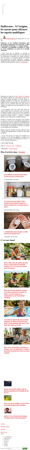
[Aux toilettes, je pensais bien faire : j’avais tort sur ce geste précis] (16, 163)
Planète (6, 12)
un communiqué (23, 62)
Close (2, 433)
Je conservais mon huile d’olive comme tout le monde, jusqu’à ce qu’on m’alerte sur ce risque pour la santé (16, 204)
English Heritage (13, 148)
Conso (5, 11)
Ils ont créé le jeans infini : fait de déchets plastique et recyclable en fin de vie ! (16, 390)
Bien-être (6, 8)
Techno (6, 14)
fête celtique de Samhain (22, 96)
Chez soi (6, 9)
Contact (3, 424)
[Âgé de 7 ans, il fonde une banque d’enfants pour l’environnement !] (16, 411)
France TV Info (10, 145)
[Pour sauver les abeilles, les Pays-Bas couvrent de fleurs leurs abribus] (16, 398)
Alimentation (7, 6)
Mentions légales (5, 426)
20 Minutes (18, 145)
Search (25, 448)
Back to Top (4, 432)
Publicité (3, 429)
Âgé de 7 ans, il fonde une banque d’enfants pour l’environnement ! (15, 417)
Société (22, 152)
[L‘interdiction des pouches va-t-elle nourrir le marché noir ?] (16, 220)
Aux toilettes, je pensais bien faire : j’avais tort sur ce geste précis (16, 175)
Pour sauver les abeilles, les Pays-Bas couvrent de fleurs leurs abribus (16, 404)
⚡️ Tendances (8, 5)
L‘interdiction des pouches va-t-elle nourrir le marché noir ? (16, 232)
